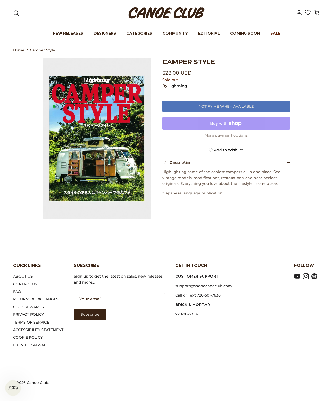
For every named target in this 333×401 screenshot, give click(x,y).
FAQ (17, 291)
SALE (275, 33)
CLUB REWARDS (28, 307)
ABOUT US (23, 276)
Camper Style (42, 50)
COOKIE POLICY (28, 337)
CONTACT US (25, 284)
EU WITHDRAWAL (29, 345)
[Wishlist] (307, 13)
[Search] (16, 13)
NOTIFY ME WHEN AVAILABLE (226, 106)
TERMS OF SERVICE (31, 322)
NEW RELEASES (68, 33)
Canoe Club (37, 382)
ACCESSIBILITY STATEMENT (38, 329)
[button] (299, 13)
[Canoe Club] (166, 13)
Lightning (177, 85)
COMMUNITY (175, 33)
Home (18, 50)
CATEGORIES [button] (139, 33)
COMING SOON (245, 33)
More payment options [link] (226, 135)
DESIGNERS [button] (105, 33)
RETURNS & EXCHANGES (36, 299)
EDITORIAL (209, 33)
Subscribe (90, 314)
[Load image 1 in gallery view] (97, 138)
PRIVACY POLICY (28, 314)
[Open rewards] (13, 388)
